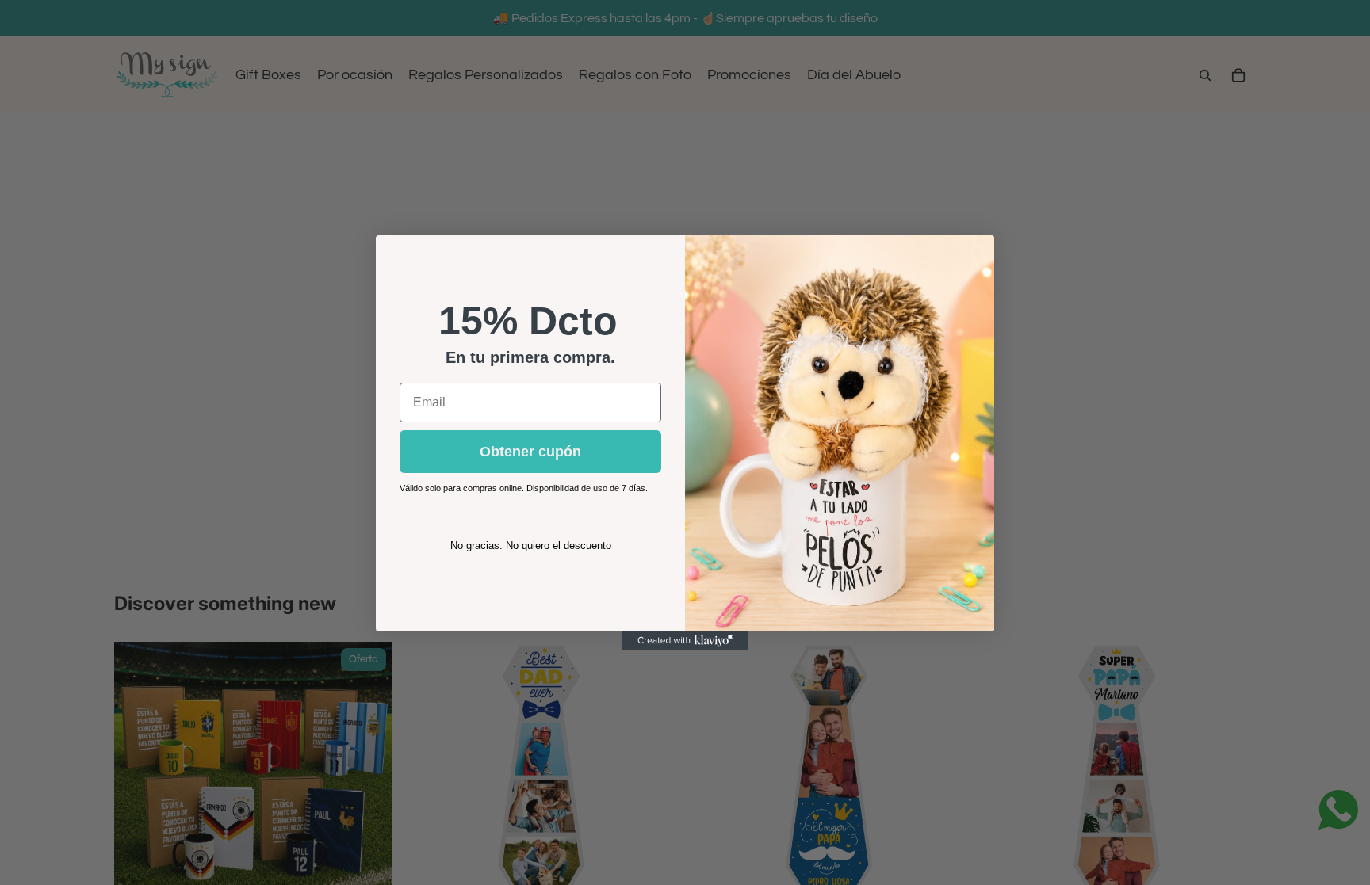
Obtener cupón (530, 452)
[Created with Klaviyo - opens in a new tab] (685, 640)
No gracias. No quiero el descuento (530, 545)
